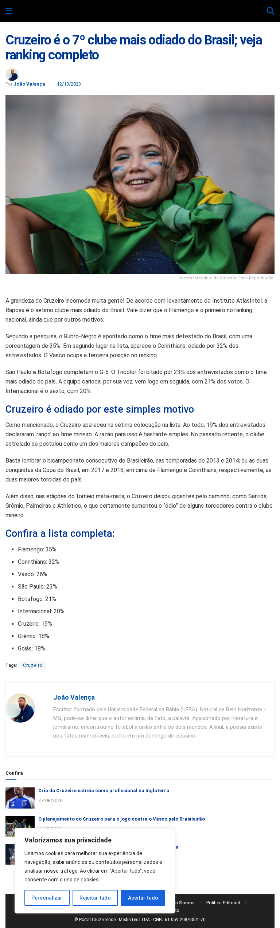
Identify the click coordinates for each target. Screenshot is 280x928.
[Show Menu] (8, 11)
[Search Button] (271, 11)
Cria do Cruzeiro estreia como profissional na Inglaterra (103, 790)
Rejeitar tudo (95, 898)
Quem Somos (180, 902)
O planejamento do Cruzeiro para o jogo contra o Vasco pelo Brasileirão (121, 819)
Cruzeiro (33, 665)
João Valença (29, 84)
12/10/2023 (69, 84)
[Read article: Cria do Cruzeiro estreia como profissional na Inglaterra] (20, 797)
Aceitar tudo (143, 898)
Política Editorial (223, 902)
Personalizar (46, 898)
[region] (95, 870)
